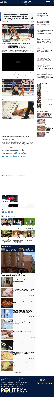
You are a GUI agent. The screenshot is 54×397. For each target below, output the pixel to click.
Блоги (21, 4)
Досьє (7, 4)
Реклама (16, 386)
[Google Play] (48, 383)
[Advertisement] (18, 127)
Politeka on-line (27, 4)
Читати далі (18, 372)
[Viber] (32, 40)
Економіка (11, 4)
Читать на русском (31, 21)
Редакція (12, 386)
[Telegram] (49, 1)
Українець (4, 43)
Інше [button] (51, 4)
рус (5, 1)
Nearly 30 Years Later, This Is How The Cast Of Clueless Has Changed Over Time (47, 96)
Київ (33, 4)
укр (2, 1)
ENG (48, 4)
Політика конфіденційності (5, 386)
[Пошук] (53, 1)
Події (44, 4)
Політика (17, 4)
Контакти (20, 386)
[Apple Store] (40, 383)
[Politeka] (27, 2)
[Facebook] (28, 40)
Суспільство (38, 4)
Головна (2, 4)
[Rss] (47, 1)
